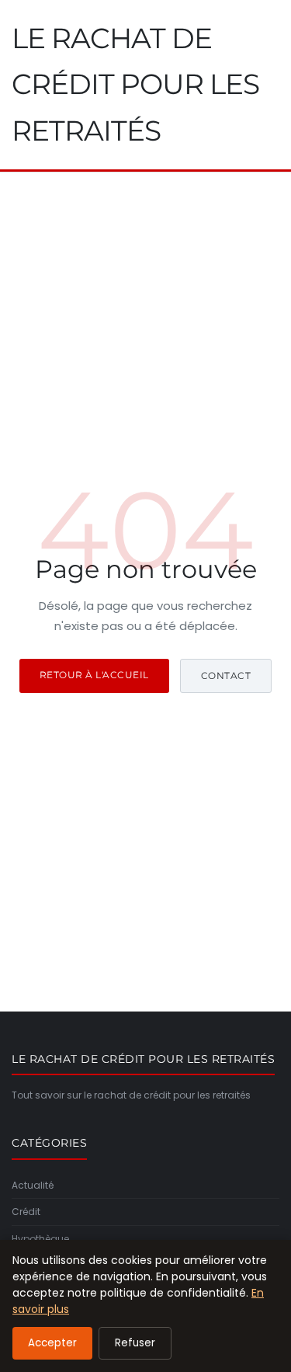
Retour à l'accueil (94, 675)
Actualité (33, 1185)
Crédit (26, 1211)
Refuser (135, 1342)
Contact (226, 675)
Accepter (52, 1342)
